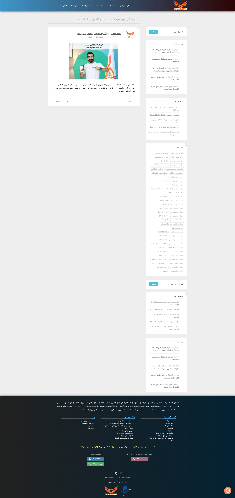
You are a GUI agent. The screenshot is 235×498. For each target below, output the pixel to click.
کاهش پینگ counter (162, 251)
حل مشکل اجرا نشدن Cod (174, 169)
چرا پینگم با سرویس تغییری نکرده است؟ (161, 438)
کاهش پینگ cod (177, 251)
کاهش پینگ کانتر (162, 267)
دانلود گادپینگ (169, 426)
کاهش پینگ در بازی (176, 267)
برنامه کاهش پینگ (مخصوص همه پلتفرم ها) (99, 33)
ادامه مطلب (129, 101)
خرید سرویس (124, 5)
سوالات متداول (128, 428)
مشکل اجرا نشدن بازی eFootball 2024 (171, 216)
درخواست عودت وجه (126, 436)
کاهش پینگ (99, 37)
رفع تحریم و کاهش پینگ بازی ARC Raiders (164, 115)
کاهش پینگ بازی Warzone (160, 259)
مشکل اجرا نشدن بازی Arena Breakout (170, 208)
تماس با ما (63, 5)
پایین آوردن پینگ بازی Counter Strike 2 (170, 236)
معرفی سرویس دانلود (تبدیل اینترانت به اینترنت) (118, 426)
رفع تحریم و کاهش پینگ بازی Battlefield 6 (164, 127)
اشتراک (58, 101)
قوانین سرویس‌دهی (87, 421)
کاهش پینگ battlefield (175, 247)
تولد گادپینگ (159, 157)
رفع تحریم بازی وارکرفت (175, 184)
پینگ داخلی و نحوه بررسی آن (164, 433)
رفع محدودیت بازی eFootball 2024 (172, 204)
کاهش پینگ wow (177, 259)
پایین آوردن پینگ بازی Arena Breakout (170, 232)
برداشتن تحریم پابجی (161, 153)
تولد (167, 157)
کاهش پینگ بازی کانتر (158, 263)
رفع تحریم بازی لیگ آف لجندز (173, 181)
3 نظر (90, 37)
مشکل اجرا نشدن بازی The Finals (172, 224)
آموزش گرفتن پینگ (177, 153)
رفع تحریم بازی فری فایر (175, 177)
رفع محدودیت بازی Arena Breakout (171, 196)
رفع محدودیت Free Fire (175, 192)
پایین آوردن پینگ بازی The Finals (172, 243)
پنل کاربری (73, 5)
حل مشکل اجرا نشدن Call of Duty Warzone (168, 165)
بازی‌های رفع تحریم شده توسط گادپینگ (121, 423)
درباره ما (90, 428)
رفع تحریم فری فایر (156, 188)
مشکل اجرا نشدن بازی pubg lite (172, 220)
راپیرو (110, 481)
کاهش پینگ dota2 (177, 255)
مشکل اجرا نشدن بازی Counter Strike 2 (170, 212)
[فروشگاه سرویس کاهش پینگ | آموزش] (180, 5)
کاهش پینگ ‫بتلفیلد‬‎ (177, 271)
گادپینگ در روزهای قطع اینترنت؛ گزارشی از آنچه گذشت (165, 69)
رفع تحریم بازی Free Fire (159, 173)
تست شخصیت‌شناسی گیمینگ (124, 438)
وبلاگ (171, 440)
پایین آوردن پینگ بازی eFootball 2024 (171, 239)
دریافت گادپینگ (111, 5)
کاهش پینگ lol (163, 255)
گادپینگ (165, 271)
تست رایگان (98, 5)
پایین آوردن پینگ (177, 228)
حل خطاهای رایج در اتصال (165, 436)
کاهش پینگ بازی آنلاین (175, 263)
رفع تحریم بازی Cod (176, 173)
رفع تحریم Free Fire (157, 169)
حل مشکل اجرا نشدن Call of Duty (172, 161)
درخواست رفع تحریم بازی (125, 433)
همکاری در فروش (87, 423)
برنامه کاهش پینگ (177, 157)
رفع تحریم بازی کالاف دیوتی (174, 188)
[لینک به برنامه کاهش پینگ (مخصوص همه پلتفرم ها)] (93, 61)
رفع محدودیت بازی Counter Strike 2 (171, 200)
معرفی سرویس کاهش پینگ (124, 421)
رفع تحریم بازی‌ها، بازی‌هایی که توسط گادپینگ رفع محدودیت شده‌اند (165, 51)
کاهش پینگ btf (160, 247)
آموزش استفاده (86, 5)
